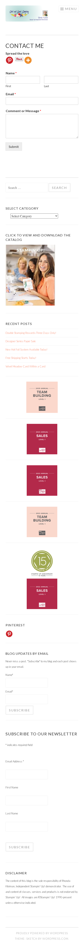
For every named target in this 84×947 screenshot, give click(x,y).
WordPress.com (55, 938)
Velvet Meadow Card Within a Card (25, 366)
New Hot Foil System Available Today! (27, 349)
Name (11, 73)
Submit (14, 146)
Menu (71, 9)
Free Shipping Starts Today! (21, 357)
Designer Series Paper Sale (21, 341)
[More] (28, 60)
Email (11, 94)
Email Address (15, 761)
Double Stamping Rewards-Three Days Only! (31, 332)
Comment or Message (23, 111)
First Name (12, 787)
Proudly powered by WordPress (42, 933)
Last (46, 86)
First (8, 86)
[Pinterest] (9, 60)
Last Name (12, 813)
